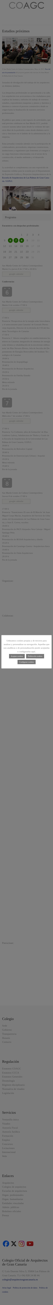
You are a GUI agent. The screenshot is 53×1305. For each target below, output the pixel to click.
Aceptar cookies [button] (17, 656)
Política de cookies (35, 656)
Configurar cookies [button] (26, 662)
